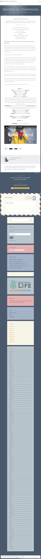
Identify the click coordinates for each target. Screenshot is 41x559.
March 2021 (11, 363)
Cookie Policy (17, 557)
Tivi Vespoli (14, 169)
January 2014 (11, 530)
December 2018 (11, 415)
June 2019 (10, 403)
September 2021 (11, 351)
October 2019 (11, 395)
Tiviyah (18, 169)
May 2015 (10, 500)
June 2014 (10, 520)
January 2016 (11, 484)
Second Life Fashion (22, 167)
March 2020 (11, 385)
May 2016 (10, 476)
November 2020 (11, 371)
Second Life (10, 167)
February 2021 (11, 365)
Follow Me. (12, 227)
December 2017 (11, 439)
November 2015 (11, 488)
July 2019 (10, 401)
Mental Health (33, 166)
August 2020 (11, 377)
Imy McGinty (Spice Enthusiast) (16, 157)
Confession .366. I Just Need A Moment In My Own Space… (17, 263)
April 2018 (10, 431)
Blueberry (11, 166)
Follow (11, 237)
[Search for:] (20, 220)
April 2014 (10, 524)
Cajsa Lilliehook (11, 326)
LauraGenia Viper (11, 332)
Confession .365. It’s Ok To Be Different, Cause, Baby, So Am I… (18, 265)
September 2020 (11, 375)
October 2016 (11, 466)
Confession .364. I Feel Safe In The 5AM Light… (16, 267)
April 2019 (10, 407)
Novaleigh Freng (11, 338)
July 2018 (10, 425)
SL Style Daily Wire (12, 316)
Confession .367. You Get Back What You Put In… (16, 261)
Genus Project (26, 166)
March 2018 (11, 433)
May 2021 (10, 359)
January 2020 (11, 389)
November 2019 (11, 393)
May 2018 (10, 429)
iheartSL (10, 314)
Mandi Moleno (11, 334)
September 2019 (11, 397)
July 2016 (10, 472)
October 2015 (11, 490)
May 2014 (10, 522)
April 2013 (10, 544)
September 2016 (11, 468)
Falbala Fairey (11, 328)
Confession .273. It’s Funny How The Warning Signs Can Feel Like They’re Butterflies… (20, 178)
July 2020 (10, 379)
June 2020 (10, 381)
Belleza (7, 166)
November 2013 (11, 534)
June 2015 (10, 498)
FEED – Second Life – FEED (13, 312)
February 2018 (11, 435)
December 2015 (11, 486)
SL (26, 167)
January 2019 (11, 413)
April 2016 (10, 478)
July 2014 (10, 518)
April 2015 (10, 502)
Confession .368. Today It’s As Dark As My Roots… (16, 259)
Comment (32, 210)
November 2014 (11, 510)
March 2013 (11, 546)
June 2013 (10, 540)
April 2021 (10, 361)
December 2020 (11, 369)
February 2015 (11, 506)
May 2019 (10, 405)
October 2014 (11, 512)
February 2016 (11, 482)
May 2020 (10, 383)
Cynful (20, 166)
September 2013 (11, 538)
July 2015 (10, 496)
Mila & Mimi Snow (12, 336)
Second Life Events (16, 167)
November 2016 (11, 464)
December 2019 (11, 391)
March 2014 (11, 526)
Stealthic (5, 169)
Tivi (11, 169)
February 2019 (11, 411)
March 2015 (11, 504)
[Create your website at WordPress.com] (20, 1)
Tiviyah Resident (22, 169)
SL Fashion (33, 167)
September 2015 (11, 492)
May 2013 (10, 542)
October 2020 (11, 373)
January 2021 (11, 367)
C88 (13, 166)
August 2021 (11, 353)
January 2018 (11, 437)
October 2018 (11, 419)
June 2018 (10, 427)
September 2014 (11, 514)
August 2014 (11, 516)
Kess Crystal (11, 330)
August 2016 (11, 470)
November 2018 (11, 417)
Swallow (9, 169)
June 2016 (10, 474)
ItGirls (30, 166)
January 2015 (11, 508)
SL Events (29, 167)
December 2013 (11, 532)
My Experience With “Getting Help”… (20, 184)
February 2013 (11, 548)
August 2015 (11, 494)
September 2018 (11, 421)
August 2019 (11, 399)
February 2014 (11, 528)
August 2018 (11, 423)
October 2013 (11, 536)
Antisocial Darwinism (20, 10)
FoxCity (22, 166)
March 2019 (11, 409)
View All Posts (12, 159)
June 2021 (10, 357)
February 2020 (11, 387)
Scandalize (6, 167)
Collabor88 (16, 166)
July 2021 (10, 355)
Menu (21, 3)
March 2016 (11, 480)
